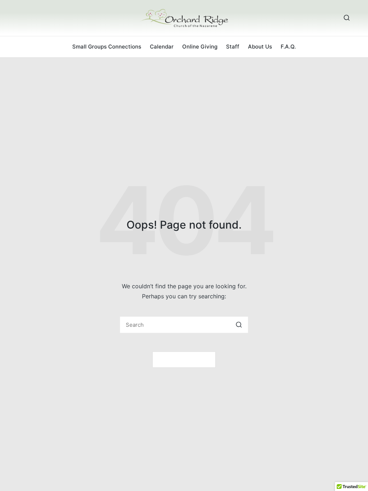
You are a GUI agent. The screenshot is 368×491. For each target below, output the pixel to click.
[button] (238, 325)
